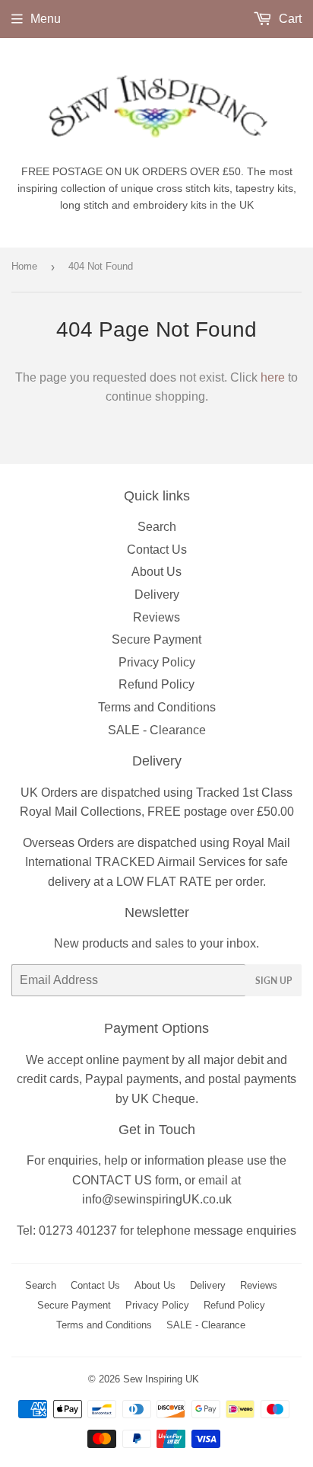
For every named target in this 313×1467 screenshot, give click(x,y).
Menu (45, 18)
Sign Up (273, 980)
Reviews (156, 617)
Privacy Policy (157, 662)
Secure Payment (156, 639)
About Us (156, 571)
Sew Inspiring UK (161, 1379)
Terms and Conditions (157, 707)
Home (24, 266)
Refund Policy (156, 684)
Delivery (156, 594)
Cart (289, 18)
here (273, 377)
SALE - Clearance (157, 730)
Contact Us (157, 549)
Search (157, 526)
